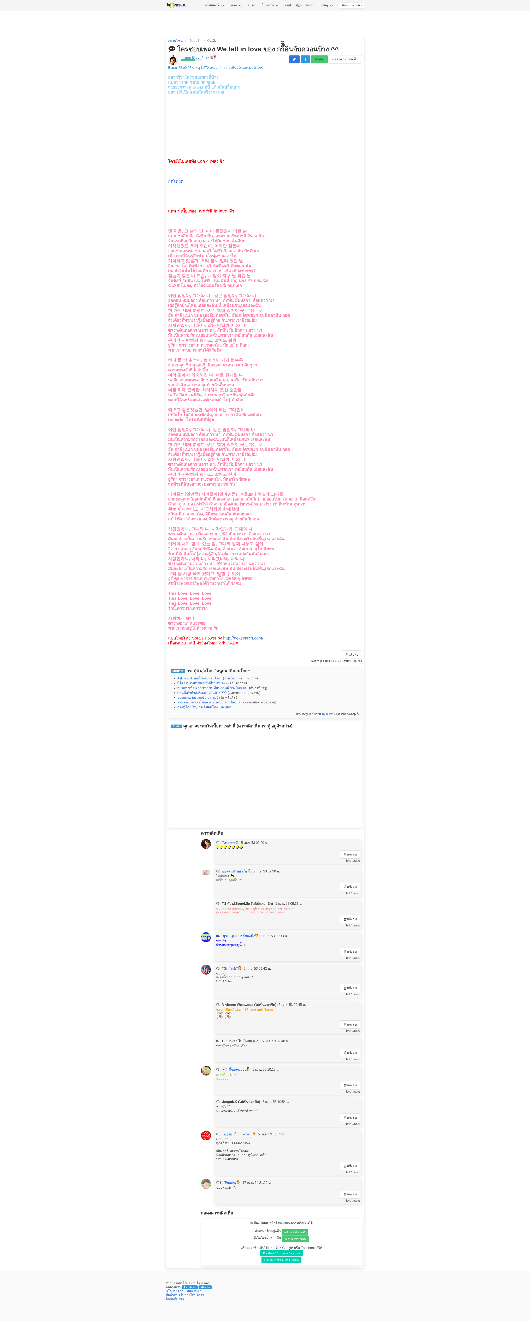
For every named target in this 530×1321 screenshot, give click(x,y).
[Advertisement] (265, 124)
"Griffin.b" (230, 968)
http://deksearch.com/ (243, 638)
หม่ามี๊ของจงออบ (234, 1069)
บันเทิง (212, 40)
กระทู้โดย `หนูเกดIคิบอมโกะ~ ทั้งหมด (204, 707)
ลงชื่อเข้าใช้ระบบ (293, 1232)
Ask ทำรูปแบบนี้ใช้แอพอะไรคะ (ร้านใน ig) (207, 678)
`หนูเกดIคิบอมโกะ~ (195, 57)
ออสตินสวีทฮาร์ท (234, 871)
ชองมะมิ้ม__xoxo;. (238, 1134)
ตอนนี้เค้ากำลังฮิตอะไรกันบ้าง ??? (202, 693)
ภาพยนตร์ (212, 5)
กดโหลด (175, 181)
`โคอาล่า (228, 843)
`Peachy (230, 1182)
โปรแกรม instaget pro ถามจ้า (198, 697)
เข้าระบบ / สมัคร (353, 5)
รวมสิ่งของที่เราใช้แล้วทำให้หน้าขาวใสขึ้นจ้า (209, 702)
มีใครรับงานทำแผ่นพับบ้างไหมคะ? (202, 683)
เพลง (233, 5)
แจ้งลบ (353, 654)
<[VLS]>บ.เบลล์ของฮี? (238, 936)
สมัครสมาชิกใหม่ (293, 1239)
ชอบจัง (319, 59)
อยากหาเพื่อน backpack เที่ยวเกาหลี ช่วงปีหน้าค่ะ (212, 688)
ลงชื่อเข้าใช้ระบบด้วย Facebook (282, 1253)
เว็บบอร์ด (267, 5)
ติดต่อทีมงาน (175, 1299)
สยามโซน (175, 40)
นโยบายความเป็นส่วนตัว (183, 1291)
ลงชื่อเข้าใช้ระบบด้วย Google (283, 1260)
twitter (206, 1287)
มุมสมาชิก (327, 714)
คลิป (287, 5)
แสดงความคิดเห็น (345, 59)
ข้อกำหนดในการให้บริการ (185, 1295)
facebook (191, 1287)
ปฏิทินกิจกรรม (306, 5)
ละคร (252, 5)
